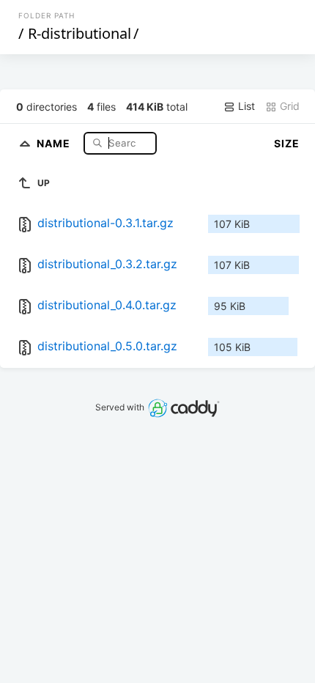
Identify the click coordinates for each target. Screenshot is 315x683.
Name (55, 142)
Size (287, 143)
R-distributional (79, 33)
